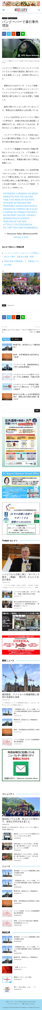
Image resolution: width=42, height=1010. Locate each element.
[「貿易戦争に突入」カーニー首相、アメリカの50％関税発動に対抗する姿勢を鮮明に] (7, 711)
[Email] (18, 34)
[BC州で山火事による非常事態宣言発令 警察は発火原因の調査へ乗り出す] (7, 396)
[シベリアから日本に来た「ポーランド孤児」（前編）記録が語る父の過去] (7, 594)
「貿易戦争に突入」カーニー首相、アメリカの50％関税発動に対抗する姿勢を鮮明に (27, 711)
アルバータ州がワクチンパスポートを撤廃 (31, 331)
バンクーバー (10, 305)
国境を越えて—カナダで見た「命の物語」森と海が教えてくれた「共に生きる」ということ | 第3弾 (26, 846)
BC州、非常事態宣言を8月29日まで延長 (27, 729)
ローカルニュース (19, 15)
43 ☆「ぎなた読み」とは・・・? (24, 987)
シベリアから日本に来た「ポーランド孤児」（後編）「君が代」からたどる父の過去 (21, 577)
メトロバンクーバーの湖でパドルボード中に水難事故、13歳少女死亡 (26, 376)
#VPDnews (9, 193)
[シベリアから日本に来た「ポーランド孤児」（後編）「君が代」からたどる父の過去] (21, 558)
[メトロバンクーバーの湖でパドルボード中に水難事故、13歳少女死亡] (7, 376)
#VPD (31, 199)
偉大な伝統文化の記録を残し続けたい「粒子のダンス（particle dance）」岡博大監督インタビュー (26, 604)
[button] (3, 10)
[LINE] (23, 34)
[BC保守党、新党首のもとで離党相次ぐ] (7, 347)
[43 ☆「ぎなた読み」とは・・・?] (7, 989)
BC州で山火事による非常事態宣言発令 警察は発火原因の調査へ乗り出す (26, 396)
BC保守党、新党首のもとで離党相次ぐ (26, 720)
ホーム (4, 15)
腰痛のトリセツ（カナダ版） (23, 977)
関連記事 (6, 339)
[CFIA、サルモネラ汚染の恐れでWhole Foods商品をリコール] (7, 923)
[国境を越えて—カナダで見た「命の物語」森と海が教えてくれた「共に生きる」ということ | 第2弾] (7, 856)
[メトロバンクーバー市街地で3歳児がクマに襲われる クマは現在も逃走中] (7, 386)
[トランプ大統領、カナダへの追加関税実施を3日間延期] (7, 742)
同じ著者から (16, 339)
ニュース (10, 15)
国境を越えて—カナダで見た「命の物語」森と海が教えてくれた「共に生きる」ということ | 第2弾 (26, 856)
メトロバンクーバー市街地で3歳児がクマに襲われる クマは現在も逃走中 (26, 386)
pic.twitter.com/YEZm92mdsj (20, 227)
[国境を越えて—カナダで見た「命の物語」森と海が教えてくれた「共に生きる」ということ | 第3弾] (7, 846)
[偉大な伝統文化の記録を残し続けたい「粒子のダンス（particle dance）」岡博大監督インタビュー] (7, 604)
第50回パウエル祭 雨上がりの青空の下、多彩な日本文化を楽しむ (21, 820)
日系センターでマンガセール (11, 331)
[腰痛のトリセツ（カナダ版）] (7, 979)
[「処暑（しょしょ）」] (7, 969)
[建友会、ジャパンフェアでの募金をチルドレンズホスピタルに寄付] (7, 836)
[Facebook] (4, 34)
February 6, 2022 (21, 237)
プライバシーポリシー (13, 1004)
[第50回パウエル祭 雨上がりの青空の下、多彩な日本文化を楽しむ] (21, 806)
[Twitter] (9, 34)
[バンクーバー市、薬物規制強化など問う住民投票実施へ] (7, 367)
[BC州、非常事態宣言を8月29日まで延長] (7, 357)
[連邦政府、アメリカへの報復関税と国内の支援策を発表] (21, 678)
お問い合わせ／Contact (28, 1004)
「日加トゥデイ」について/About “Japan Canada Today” (20, 1002)
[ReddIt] (13, 34)
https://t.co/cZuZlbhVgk (17, 224)
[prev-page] (3, 404)
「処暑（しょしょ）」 (21, 967)
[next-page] (6, 404)
